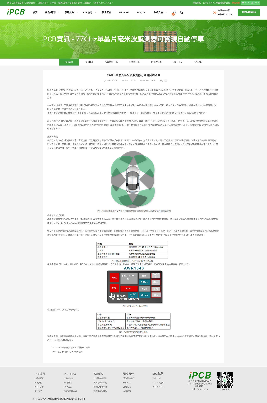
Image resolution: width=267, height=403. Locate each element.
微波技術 (38, 391)
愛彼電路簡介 (129, 378)
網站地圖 (81, 399)
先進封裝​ (198, 62)
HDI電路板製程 (100, 378)
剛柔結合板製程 (100, 386)
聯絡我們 (236, 3)
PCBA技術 (156, 62)
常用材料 (68, 382)
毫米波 (170, 235)
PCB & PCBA (158, 386)
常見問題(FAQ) (70, 391)
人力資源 (127, 391)
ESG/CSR (124, 12)
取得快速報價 (224, 10)
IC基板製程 (69, 378)
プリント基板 (158, 382)
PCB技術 (87, 12)
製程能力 (69, 12)
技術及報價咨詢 (249, 12)
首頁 (35, 12)
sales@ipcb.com (200, 389)
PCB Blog (177, 62)
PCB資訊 (69, 62)
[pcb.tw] (16, 11)
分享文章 (164, 80)
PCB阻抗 (68, 386)
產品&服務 (50, 12)
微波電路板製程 (100, 382)
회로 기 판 (156, 378)
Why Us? (141, 12)
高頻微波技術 (111, 62)
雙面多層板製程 (100, 391)
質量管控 (106, 12)
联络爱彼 (158, 12)
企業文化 (127, 386)
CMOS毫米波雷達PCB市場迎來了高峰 (73, 347)
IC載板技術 (134, 62)
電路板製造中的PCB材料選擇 (70, 351)
